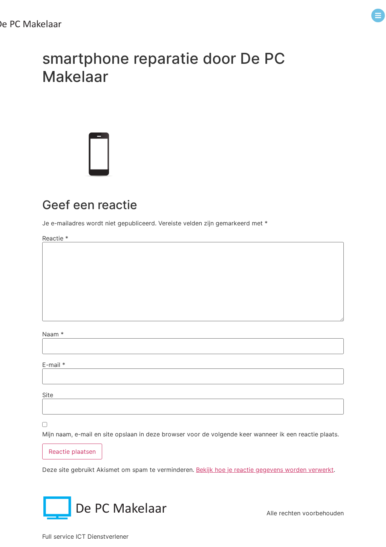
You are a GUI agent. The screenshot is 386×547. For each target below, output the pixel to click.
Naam (53, 334)
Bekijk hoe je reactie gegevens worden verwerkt (265, 469)
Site (47, 395)
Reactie (55, 238)
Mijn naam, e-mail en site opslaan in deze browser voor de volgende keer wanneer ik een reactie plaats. (190, 434)
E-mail (53, 365)
